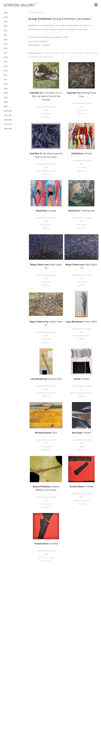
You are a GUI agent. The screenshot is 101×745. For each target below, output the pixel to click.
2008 (5, 93)
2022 (5, 30)
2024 (5, 21)
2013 (5, 71)
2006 (5, 102)
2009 (5, 88)
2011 (5, 80)
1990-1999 (8, 115)
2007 (5, 97)
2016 (5, 57)
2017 (5, 53)
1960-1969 (8, 129)
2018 (5, 48)
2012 (5, 75)
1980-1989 (8, 120)
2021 (5, 35)
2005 (5, 106)
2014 (5, 66)
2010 (5, 84)
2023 (5, 26)
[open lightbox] (46, 75)
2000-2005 (8, 111)
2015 (5, 62)
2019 (5, 44)
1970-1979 (8, 124)
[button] (96, 5)
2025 (5, 17)
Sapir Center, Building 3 (38, 41)
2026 (5, 13)
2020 (5, 39)
